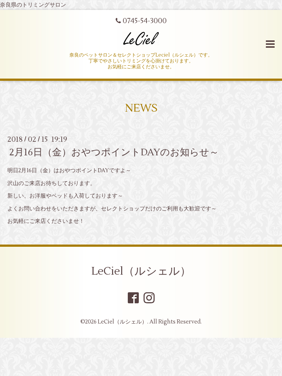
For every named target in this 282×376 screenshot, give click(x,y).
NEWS (141, 108)
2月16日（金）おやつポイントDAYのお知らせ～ (114, 152)
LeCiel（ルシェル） (141, 271)
